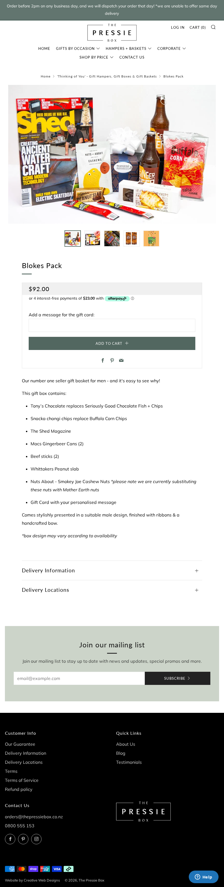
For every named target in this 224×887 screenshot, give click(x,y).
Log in (178, 27)
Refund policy (19, 789)
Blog (120, 753)
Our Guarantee (20, 744)
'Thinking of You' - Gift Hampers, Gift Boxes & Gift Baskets (107, 76)
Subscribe (174, 678)
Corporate (169, 48)
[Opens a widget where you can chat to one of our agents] (203, 877)
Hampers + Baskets (126, 48)
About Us (125, 744)
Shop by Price (93, 57)
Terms (11, 771)
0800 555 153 (19, 825)
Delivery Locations (24, 762)
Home (44, 48)
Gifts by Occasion (75, 48)
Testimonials (129, 762)
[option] (112, 154)
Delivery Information (25, 753)
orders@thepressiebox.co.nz (34, 816)
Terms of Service (22, 780)
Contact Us (132, 57)
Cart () (198, 27)
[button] (72, 238)
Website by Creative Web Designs (32, 880)
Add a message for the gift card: (62, 314)
